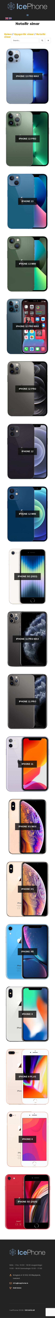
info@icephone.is (20, 1283)
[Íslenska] (10, 18)
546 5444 (17, 1288)
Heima (8, 34)
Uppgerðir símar (24, 34)
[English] (7, 18)
